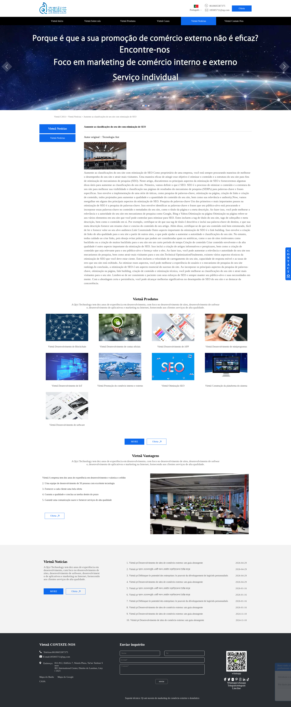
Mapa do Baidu (46, 677)
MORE (134, 441)
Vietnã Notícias (198, 21)
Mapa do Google (66, 677)
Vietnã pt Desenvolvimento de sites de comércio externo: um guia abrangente (165, 563)
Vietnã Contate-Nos (233, 21)
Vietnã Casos (163, 21)
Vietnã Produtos (127, 21)
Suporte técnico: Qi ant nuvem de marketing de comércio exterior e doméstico (162, 698)
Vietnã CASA (60, 117)
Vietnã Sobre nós (92, 21)
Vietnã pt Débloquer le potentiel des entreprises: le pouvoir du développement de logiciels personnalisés (177, 575)
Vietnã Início (57, 21)
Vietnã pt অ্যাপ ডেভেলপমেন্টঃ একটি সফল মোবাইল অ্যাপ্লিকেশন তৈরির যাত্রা (158, 569)
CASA (42, 681)
